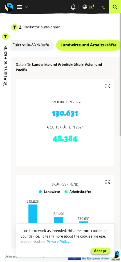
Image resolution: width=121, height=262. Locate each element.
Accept (100, 251)
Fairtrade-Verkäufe (30, 45)
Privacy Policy (58, 242)
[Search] (115, 7)
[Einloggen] (103, 7)
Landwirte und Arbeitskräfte (88, 45)
